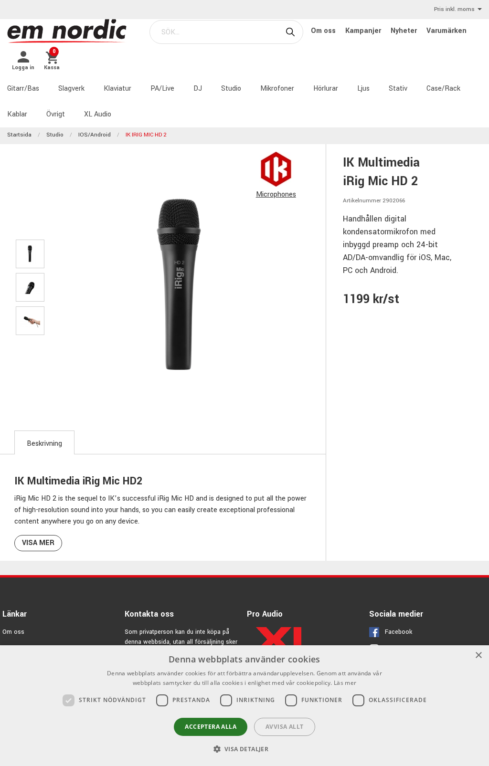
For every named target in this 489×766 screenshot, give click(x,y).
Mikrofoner (277, 89)
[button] (245, 749)
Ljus (363, 89)
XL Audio (97, 114)
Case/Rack (443, 89)
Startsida (19, 135)
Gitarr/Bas (23, 89)
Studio (231, 89)
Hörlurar (325, 89)
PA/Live (162, 89)
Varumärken (446, 31)
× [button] (478, 655)
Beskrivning (44, 444)
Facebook (398, 632)
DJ (197, 89)
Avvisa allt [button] (284, 727)
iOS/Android (94, 135)
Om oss (324, 31)
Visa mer (38, 543)
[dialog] (244, 705)
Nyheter (405, 31)
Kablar (17, 114)
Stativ (398, 89)
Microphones (276, 194)
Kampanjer (364, 31)
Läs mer (345, 683)
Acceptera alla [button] (210, 727)
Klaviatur (117, 89)
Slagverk (71, 89)
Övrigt (55, 114)
